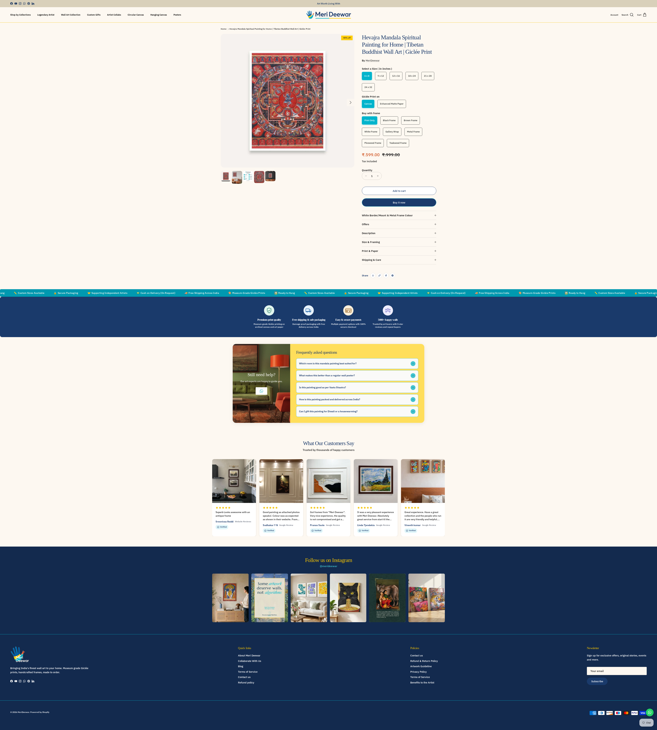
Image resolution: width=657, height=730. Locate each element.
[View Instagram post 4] (348, 598)
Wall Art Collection (70, 14)
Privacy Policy (418, 671)
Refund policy (246, 682)
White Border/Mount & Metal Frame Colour (387, 215)
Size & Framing (371, 242)
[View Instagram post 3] (309, 598)
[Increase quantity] (379, 176)
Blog (240, 666)
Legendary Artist (45, 14)
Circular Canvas (136, 14)
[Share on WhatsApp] (373, 275)
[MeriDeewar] (328, 15)
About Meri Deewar (249, 655)
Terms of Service (247, 671)
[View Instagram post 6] (426, 598)
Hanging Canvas (158, 14)
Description (368, 233)
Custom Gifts (93, 14)
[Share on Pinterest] (392, 275)
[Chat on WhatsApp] (650, 712)
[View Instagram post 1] (230, 598)
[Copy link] (379, 275)
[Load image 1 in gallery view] (287, 101)
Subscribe (597, 681)
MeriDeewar (373, 60)
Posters (177, 14)
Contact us (244, 677)
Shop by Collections (20, 14)
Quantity (367, 170)
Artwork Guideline (421, 666)
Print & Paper (370, 251)
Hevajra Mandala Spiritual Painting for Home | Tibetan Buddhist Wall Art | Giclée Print (269, 29)
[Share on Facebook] (386, 275)
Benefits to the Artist (422, 682)
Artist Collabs (114, 14)
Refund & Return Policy (424, 661)
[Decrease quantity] (365, 176)
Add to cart (399, 191)
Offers (365, 224)
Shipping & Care (371, 259)
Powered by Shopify (39, 712)
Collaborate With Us (249, 661)
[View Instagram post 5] (387, 598)
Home (224, 29)
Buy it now (399, 202)
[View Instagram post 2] (269, 598)
